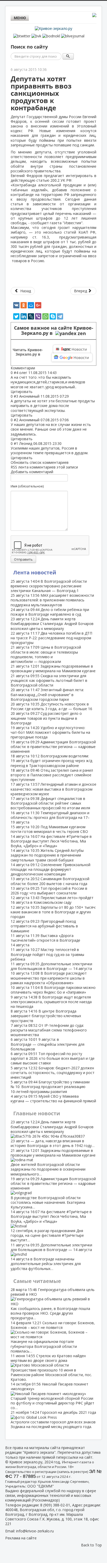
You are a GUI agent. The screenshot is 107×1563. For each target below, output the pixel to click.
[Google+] (38, 305)
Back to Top (91, 1544)
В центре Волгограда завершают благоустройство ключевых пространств (46, 1016)
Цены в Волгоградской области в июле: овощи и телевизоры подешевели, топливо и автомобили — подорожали (46, 654)
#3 (16, 396)
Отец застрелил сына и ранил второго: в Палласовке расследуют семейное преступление (52, 775)
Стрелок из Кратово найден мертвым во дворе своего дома (51, 1367)
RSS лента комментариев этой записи (44, 467)
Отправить (23, 559)
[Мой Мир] (31, 305)
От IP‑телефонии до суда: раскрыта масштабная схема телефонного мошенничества (49, 1030)
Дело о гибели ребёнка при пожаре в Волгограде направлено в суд (50, 612)
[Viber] (38, 316)
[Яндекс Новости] (71, 349)
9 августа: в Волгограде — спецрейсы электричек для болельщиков (47, 1044)
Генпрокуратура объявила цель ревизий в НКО (53, 1303)
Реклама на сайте (21, 1537)
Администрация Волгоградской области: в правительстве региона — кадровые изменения (53, 746)
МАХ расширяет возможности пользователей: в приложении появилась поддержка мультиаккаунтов (52, 600)
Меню (20, 17)
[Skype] (53, 316)
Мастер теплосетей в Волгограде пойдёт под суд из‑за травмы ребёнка (47, 954)
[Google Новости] (72, 357)
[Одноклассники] (24, 305)
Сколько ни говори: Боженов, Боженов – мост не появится (53, 1337)
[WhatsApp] (45, 316)
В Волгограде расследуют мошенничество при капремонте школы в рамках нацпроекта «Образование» (49, 978)
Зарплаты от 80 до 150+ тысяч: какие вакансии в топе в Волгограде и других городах (53, 912)
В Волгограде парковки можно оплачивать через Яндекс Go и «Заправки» (53, 990)
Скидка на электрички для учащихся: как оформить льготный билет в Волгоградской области (49, 680)
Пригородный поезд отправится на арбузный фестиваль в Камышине (44, 926)
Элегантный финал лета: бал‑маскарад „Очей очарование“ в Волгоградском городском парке (47, 694)
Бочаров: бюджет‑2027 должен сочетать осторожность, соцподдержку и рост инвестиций (53, 1072)
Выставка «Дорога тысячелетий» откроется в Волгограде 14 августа (45, 940)
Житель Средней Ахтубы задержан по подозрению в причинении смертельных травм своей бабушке (47, 855)
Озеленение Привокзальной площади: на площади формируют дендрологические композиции (50, 869)
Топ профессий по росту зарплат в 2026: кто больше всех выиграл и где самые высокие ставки (53, 1058)
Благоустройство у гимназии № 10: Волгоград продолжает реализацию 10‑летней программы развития (50, 1086)
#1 (16, 443)
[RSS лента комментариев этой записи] (36, 367)
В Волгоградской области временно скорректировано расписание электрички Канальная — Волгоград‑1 (49, 586)
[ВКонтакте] (16, 305)
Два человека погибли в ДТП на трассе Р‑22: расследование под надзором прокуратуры (51, 638)
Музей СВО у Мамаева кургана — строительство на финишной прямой (53, 1098)
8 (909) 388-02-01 (55, 1505)
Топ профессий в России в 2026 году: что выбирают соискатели (49, 890)
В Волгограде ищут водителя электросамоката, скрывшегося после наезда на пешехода (51, 1002)
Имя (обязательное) (27, 486)
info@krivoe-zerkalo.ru (35, 1530)
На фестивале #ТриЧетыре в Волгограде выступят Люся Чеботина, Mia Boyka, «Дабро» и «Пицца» (51, 841)
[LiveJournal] (31, 316)
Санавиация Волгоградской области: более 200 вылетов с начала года (50, 881)
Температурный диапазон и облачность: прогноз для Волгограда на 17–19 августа (50, 817)
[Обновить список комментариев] (37, 367)
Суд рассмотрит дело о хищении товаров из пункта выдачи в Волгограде (46, 718)
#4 (16, 372)
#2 (16, 419)
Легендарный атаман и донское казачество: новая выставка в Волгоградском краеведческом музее (53, 789)
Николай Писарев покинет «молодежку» (52, 1396)
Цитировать (21, 391)
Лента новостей (34, 572)
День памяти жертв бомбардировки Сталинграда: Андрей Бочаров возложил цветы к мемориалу (52, 623)
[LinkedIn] (24, 316)
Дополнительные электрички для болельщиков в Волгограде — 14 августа (51, 966)
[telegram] (60, 316)
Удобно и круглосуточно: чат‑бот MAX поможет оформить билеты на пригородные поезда (50, 732)
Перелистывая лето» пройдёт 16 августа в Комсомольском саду (52, 900)
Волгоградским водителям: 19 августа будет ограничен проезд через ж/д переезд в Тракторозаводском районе (51, 760)
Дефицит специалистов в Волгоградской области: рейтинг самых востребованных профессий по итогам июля (50, 803)
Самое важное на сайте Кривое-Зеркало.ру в (53, 330)
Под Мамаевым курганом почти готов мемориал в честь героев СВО (49, 829)
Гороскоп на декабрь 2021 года (53, 1419)
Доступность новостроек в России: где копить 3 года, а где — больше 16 (51, 706)
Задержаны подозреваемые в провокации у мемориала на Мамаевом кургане (53, 668)
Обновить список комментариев (40, 462)
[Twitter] (16, 316)
